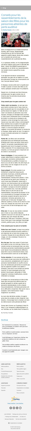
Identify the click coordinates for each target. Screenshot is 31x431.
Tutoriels (3, 388)
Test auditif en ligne (21, 368)
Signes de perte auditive (23, 373)
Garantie (3, 390)
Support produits (5, 385)
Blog (20, 408)
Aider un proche (21, 378)
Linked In (17, 408)
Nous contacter (20, 392)
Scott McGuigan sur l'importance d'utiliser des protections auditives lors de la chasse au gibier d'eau (15, 339)
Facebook (10, 408)
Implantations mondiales (23, 388)
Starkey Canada (7, 30)
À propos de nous (21, 385)
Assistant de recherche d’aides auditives (6, 376)
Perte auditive (20, 366)
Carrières (19, 390)
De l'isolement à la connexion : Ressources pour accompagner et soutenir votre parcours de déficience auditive (15, 326)
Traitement (19, 376)
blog (4, 8)
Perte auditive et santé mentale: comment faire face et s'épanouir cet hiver (15, 333)
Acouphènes (4, 373)
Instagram (14, 408)
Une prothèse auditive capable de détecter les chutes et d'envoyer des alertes (15, 345)
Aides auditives (5, 366)
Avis (2, 368)
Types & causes (20, 371)
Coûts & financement (6, 371)
